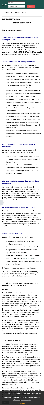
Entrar (31, 6)
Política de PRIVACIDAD (19, 397)
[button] (6, 4)
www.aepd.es (28, 258)
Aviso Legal (8, 397)
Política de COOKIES (33, 397)
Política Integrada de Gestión (22, 400)
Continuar (22, 403)
